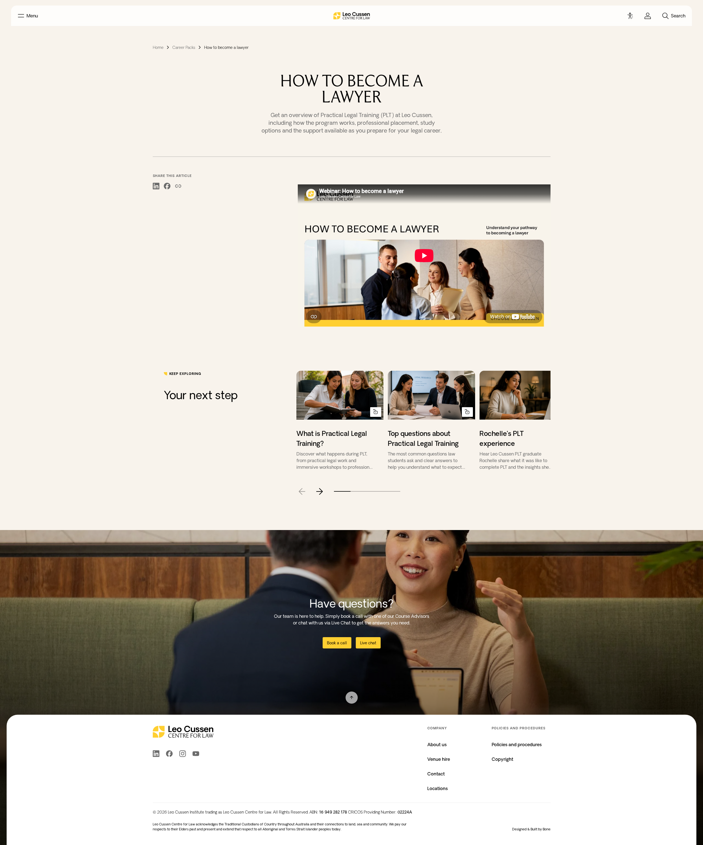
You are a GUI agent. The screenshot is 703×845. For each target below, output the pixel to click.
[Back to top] (352, 698)
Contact (436, 773)
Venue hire (438, 759)
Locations (437, 788)
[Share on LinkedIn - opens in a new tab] (156, 187)
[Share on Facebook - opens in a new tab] (167, 187)
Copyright (502, 759)
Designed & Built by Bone (531, 829)
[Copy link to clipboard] (178, 187)
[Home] (351, 16)
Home (158, 47)
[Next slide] (319, 491)
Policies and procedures (517, 744)
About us (437, 744)
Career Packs (183, 47)
